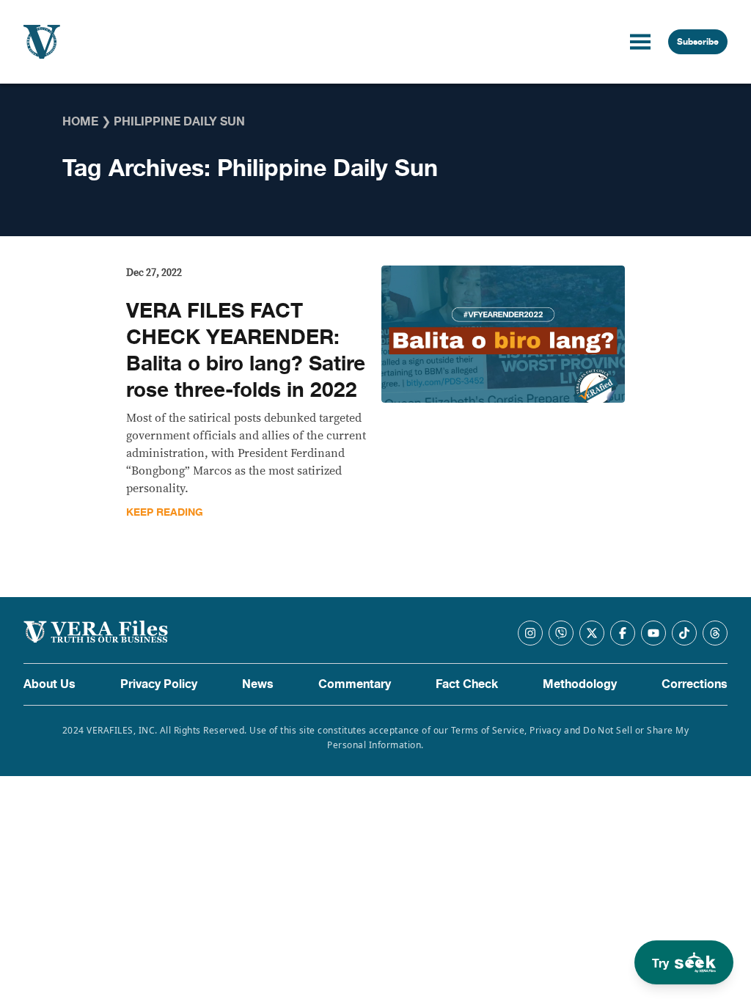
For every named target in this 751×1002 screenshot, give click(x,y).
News (258, 684)
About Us (49, 684)
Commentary (354, 684)
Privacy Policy (158, 684)
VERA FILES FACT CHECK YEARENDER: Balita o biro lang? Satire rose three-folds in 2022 (245, 350)
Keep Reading (164, 512)
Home (80, 121)
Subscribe (698, 41)
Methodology (580, 684)
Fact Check (467, 684)
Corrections (695, 684)
